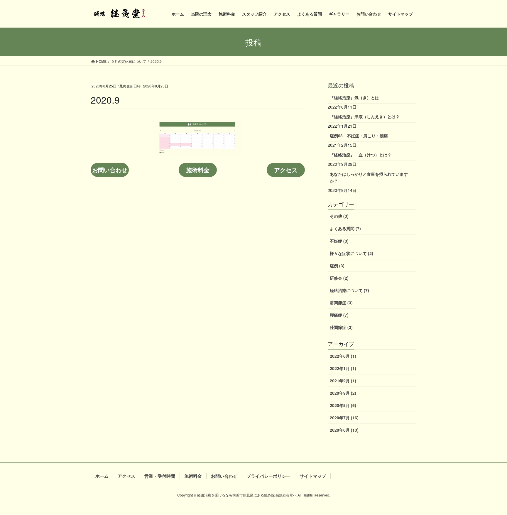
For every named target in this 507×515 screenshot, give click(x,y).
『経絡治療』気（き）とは (354, 97)
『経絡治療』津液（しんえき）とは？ (365, 116)
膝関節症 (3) (341, 327)
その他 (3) (339, 216)
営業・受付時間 (159, 476)
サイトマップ (313, 476)
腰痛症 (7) (339, 315)
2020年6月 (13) (344, 430)
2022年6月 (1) (343, 356)
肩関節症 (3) (341, 302)
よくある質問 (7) (345, 228)
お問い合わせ (109, 170)
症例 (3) (337, 266)
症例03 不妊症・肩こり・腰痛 (359, 136)
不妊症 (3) (339, 241)
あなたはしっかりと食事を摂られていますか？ (369, 177)
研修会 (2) (339, 278)
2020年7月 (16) (344, 418)
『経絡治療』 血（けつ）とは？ (360, 155)
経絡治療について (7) (349, 290)
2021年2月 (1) (343, 381)
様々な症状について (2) (351, 253)
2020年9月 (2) (343, 393)
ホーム (102, 476)
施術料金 (197, 170)
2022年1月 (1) (343, 368)
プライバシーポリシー (268, 476)
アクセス (286, 170)
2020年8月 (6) (343, 405)
